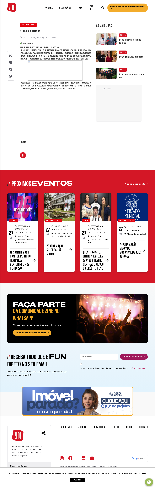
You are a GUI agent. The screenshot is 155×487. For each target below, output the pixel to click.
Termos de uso (138, 368)
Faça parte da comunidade (31, 333)
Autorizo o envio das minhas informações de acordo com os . (112, 368)
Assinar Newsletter (133, 357)
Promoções (65, 7)
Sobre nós (66, 427)
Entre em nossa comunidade (127, 7)
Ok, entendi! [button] (77, 480)
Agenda (49, 7)
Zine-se (93, 7)
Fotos (81, 7)
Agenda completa (135, 184)
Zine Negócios (18, 466)
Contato (143, 427)
